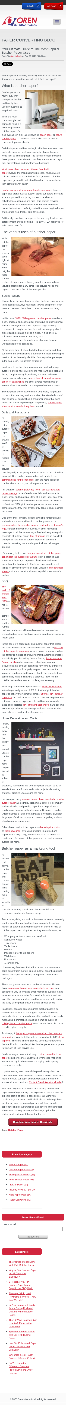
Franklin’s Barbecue (52, 686)
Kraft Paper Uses (20, 1194)
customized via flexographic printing (20, 525)
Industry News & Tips (22, 1189)
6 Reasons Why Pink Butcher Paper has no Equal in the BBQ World (21, 1285)
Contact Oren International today (45, 1082)
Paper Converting (20, 1199)
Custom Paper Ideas (21, 1169)
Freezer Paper (18, 1184)
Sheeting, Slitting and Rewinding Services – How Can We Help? (22, 1296)
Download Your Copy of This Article (33, 1122)
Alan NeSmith (16, 56)
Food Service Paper (21, 1179)
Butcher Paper (16, 1130)
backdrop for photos (50, 827)
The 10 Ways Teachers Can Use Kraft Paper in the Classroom (23, 1323)
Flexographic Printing (22, 1174)
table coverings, (13, 831)
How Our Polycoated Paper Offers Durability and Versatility (22, 1346)
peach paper (46, 135)
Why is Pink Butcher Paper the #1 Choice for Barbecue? (22, 1273)
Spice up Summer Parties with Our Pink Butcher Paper (22, 1335)
